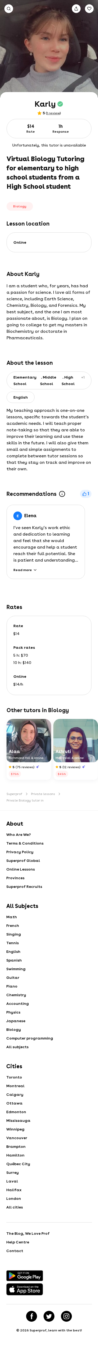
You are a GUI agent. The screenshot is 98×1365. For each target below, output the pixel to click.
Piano (11, 986)
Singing (13, 934)
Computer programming (29, 1038)
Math (11, 917)
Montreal (15, 1086)
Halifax (14, 1190)
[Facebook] (31, 1316)
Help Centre (17, 1242)
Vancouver (16, 1138)
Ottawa (14, 1103)
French (12, 925)
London (13, 1198)
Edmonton (16, 1112)
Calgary (14, 1094)
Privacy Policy (19, 852)
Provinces (15, 878)
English (13, 951)
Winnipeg (15, 1129)
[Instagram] (66, 1316)
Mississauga (18, 1120)
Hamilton (15, 1155)
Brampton (16, 1146)
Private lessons (43, 794)
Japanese (15, 1021)
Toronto (14, 1077)
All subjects (17, 1047)
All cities (14, 1207)
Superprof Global (23, 860)
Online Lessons (20, 869)
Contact (14, 1251)
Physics (13, 1012)
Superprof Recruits (24, 886)
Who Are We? (18, 834)
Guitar (12, 977)
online (19, 242)
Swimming (16, 969)
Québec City (18, 1164)
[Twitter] (49, 1316)
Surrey (12, 1172)
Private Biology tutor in (25, 800)
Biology (13, 1029)
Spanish (14, 960)
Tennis (12, 943)
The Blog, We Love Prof (28, 1233)
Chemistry (16, 995)
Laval (12, 1181)
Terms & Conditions (25, 843)
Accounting (17, 1003)
